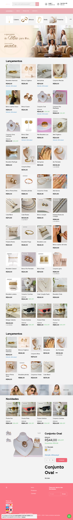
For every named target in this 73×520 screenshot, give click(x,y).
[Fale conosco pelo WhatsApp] (69, 516)
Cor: (49, 447)
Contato (34, 11)
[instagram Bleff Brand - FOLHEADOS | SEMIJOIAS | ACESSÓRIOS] (6, 487)
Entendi (23, 517)
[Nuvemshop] (26, 514)
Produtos (26, 11)
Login (49, 3)
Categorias (9, 11)
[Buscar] (37, 4)
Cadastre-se (51, 4)
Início (18, 11)
